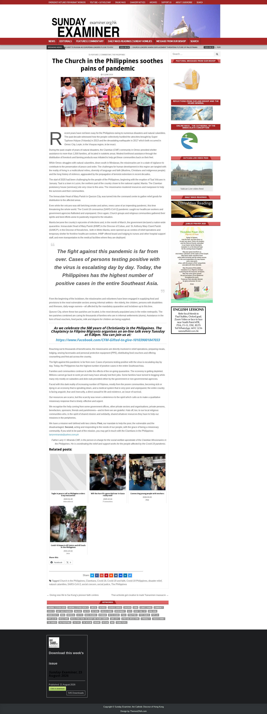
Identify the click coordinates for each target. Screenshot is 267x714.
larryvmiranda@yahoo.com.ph (64, 434)
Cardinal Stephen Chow (56, 607)
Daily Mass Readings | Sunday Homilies (130, 41)
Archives (153, 2)
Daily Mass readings (64, 611)
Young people (121, 622)
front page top (140, 611)
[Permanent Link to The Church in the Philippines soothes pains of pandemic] (107, 102)
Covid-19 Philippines (137, 581)
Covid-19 (101, 581)
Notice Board (114, 615)
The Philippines (118, 55)
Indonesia (70, 615)
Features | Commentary (90, 41)
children (127, 607)
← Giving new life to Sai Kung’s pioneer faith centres (73, 595)
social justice (103, 584)
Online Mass (120, 2)
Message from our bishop (171, 41)
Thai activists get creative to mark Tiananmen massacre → (140, 595)
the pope (76, 622)
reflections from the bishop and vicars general (89, 618)
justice (80, 615)
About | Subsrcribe (184, 2)
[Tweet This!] (92, 575)
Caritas (94, 607)
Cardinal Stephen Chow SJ (78, 607)
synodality (145, 618)
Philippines (132, 615)
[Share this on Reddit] (111, 575)
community (158, 607)
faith (130, 611)
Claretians (91, 581)
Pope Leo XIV (52, 618)
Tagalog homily (159, 618)
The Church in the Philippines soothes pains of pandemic (107, 64)
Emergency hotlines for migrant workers (67, 2)
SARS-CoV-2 (74, 584)
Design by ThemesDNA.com (133, 711)
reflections (63, 618)
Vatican (105, 622)
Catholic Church (114, 607)
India (63, 615)
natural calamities (57, 584)
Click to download (57, 688)
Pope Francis (144, 615)
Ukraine (97, 622)
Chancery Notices (137, 2)
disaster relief (155, 581)
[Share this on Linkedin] (125, 575)
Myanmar (102, 615)
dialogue (78, 611)
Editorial (95, 611)
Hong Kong (153, 611)
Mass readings (91, 615)
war (112, 622)
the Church (52, 622)
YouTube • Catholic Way (100, 2)
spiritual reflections (130, 618)
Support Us (166, 2)
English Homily (107, 611)
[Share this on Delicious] (130, 575)
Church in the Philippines (72, 581)
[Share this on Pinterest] (106, 575)
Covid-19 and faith (116, 581)
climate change (146, 607)
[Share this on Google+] (102, 575)
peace (124, 615)
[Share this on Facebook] (97, 575)
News (52, 41)
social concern (89, 584)
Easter (86, 611)
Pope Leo (155, 615)
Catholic (102, 607)
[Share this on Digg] (121, 575)
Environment (120, 611)
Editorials (66, 41)
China (135, 607)
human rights (53, 615)
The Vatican (87, 622)
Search (200, 2)
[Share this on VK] (116, 575)
